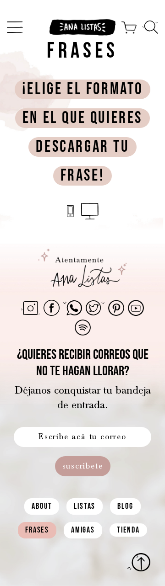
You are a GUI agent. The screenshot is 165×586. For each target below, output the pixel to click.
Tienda (128, 530)
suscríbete (82, 466)
